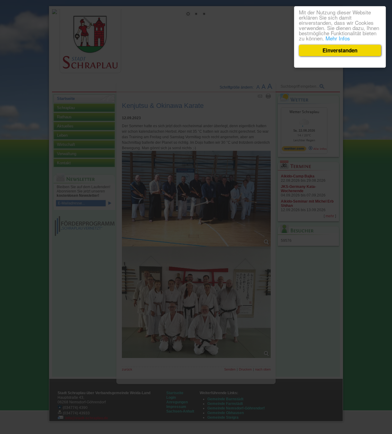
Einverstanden (339, 50)
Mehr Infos (338, 38)
